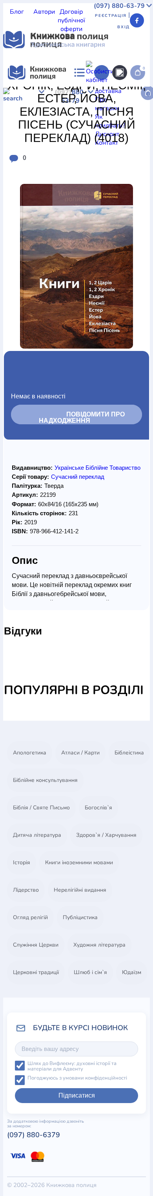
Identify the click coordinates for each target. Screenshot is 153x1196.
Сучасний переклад (77, 476)
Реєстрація (111, 15)
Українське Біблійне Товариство (97, 467)
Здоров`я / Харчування (106, 835)
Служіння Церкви (35, 945)
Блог (17, 11)
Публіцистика (80, 917)
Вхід (123, 27)
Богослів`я (98, 807)
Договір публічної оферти (71, 20)
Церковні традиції (36, 972)
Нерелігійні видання (80, 890)
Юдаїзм (131, 972)
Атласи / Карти (80, 752)
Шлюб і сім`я (90, 972)
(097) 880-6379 (33, 1135)
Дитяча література (37, 835)
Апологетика (29, 752)
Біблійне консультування (45, 780)
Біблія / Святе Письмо (41, 807)
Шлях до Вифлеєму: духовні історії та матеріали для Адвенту (72, 1066)
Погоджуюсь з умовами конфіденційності (77, 1078)
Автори (44, 11)
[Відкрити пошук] (119, 72)
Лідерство (26, 890)
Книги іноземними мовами (79, 862)
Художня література (99, 945)
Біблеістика (129, 752)
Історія (21, 862)
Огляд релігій (30, 917)
